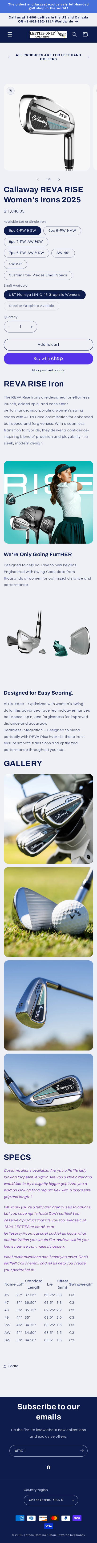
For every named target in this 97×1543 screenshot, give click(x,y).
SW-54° (15, 264)
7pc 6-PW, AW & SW (26, 253)
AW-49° (63, 253)
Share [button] (13, 1366)
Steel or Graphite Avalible (34, 307)
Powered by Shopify (71, 1535)
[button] (9, 34)
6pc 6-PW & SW (22, 230)
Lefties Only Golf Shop (40, 1535)
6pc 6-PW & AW (62, 230)
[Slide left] (38, 179)
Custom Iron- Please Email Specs (38, 275)
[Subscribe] (82, 1451)
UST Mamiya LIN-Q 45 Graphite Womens (45, 295)
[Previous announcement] (9, 57)
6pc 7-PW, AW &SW (26, 242)
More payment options (48, 370)
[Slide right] (59, 179)
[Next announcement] (88, 57)
